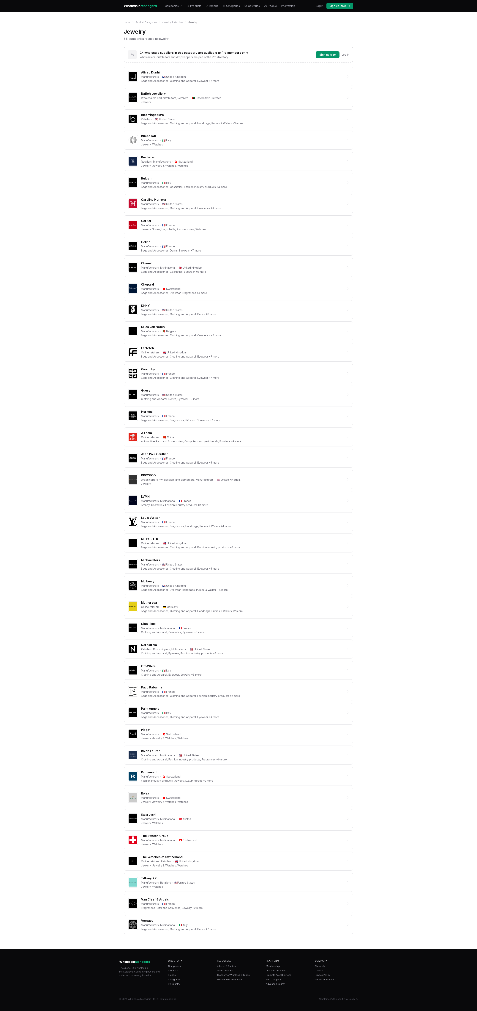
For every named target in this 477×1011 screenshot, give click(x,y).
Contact (319, 970)
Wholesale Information (229, 979)
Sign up (338, 5)
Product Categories (146, 22)
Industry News (225, 970)
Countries (254, 5)
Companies (172, 5)
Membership (273, 966)
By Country (174, 984)
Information (288, 5)
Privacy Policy (322, 975)
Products (195, 5)
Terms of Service (324, 979)
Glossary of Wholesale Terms (233, 975)
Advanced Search (275, 984)
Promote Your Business (278, 975)
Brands (213, 5)
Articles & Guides (226, 966)
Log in (319, 5)
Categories (233, 5)
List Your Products (276, 970)
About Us (320, 966)
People (272, 5)
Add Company (274, 979)
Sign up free (327, 54)
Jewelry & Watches (172, 22)
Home (127, 22)
